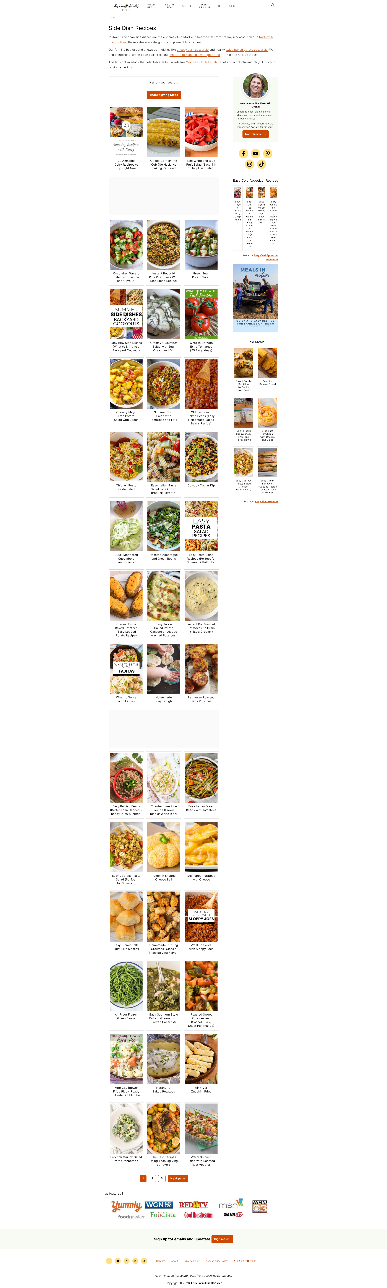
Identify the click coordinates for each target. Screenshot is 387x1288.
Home (112, 17)
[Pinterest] (267, 153)
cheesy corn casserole (193, 49)
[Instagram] (249, 164)
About (187, 6)
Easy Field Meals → (266, 501)
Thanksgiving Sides (163, 95)
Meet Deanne (205, 6)
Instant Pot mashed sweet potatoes (195, 55)
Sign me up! (222, 1239)
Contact (160, 1260)
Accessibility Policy (217, 1260)
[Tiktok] (261, 164)
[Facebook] (243, 153)
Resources (226, 6)
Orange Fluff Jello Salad (203, 62)
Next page (177, 1178)
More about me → (255, 134)
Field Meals (151, 6)
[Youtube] (255, 153)
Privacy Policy (192, 1260)
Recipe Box (170, 6)
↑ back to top (245, 1260)
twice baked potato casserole (247, 49)
